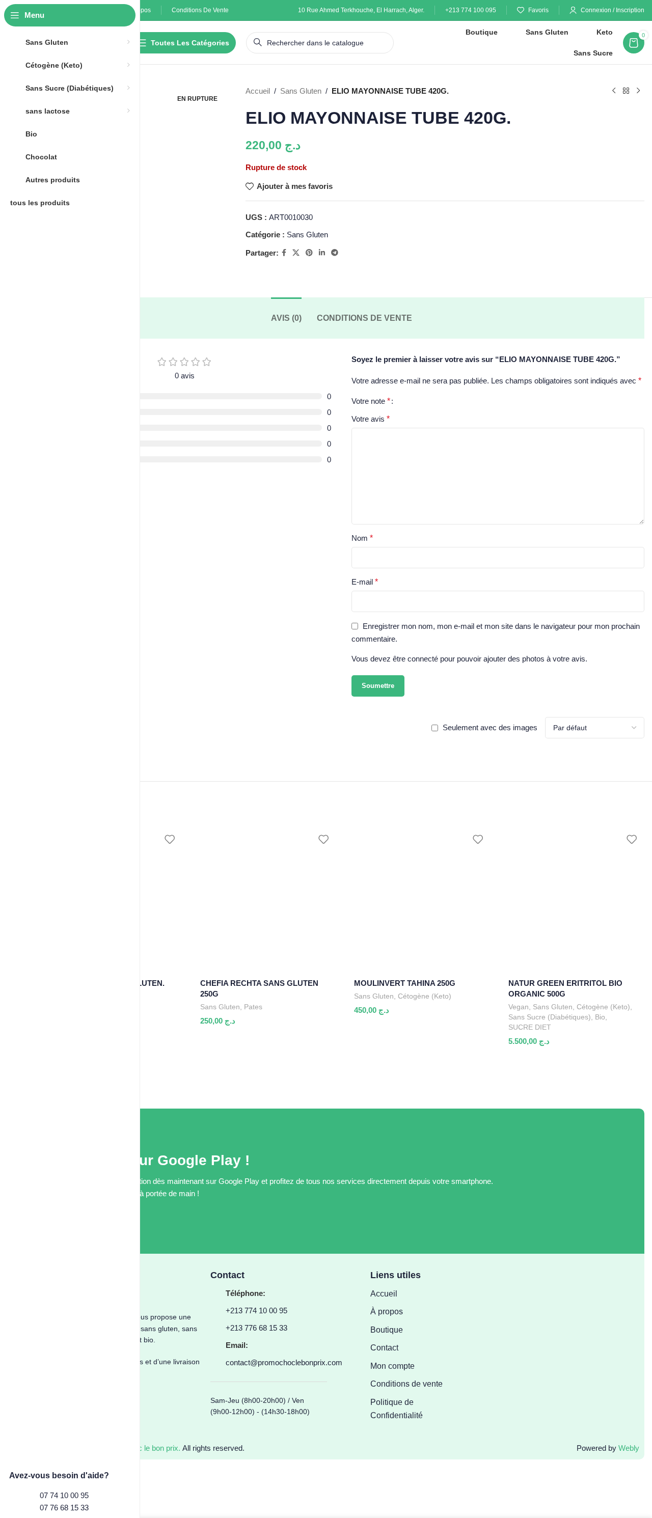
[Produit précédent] (614, 91)
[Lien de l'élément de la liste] (411, 1294)
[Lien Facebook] (284, 253)
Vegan (518, 1007)
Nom (362, 538)
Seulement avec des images (490, 727)
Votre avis (370, 419)
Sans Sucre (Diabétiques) (549, 1017)
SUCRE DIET (529, 1027)
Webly (628, 1448)
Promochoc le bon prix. (141, 1448)
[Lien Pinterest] (309, 253)
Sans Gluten (300, 91)
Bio (600, 1017)
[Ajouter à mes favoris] (169, 839)
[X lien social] (296, 253)
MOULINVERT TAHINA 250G (404, 983)
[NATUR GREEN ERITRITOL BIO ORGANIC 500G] (573, 900)
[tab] (286, 318)
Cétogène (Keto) (424, 996)
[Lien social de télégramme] (334, 253)
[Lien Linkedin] (322, 253)
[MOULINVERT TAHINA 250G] (418, 900)
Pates (253, 1007)
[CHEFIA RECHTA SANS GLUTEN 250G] (265, 900)
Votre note (370, 401)
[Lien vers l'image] (566, 1180)
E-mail (364, 581)
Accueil (258, 91)
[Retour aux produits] (626, 91)
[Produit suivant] (638, 91)
